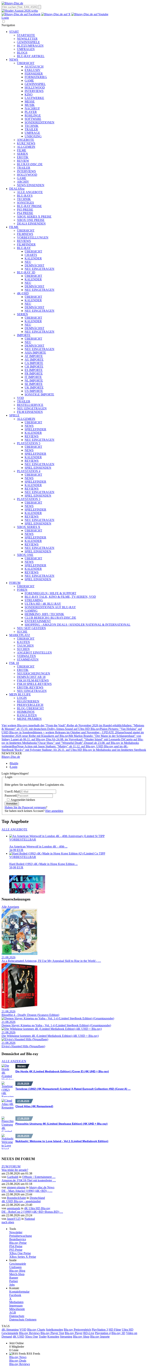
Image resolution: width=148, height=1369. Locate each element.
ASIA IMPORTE (35, 352)
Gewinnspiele (17, 1263)
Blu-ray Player (73, 1333)
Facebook (15, 1295)
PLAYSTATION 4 (28, 471)
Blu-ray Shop (81, 1336)
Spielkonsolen (54, 1329)
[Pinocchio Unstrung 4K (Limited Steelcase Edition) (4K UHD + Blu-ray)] (7, 1124)
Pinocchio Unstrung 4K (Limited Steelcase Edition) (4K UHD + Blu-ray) (61, 1123)
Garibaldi (12, 1177)
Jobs (12, 1284)
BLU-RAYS (25, 195)
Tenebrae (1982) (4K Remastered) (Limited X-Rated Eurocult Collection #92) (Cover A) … (73, 1088)
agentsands (13, 1208)
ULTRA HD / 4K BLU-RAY (43, 603)
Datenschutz (16, 1316)
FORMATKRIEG (36, 77)
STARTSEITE (26, 35)
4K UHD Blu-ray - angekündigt (21, 1201)
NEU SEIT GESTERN (31, 628)
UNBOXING (33, 136)
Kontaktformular (19, 1291)
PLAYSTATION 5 (28, 443)
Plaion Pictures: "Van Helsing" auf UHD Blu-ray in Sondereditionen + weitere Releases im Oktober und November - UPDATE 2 (72, 730)
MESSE (30, 101)
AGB (12, 1312)
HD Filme (115, 1329)
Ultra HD (127, 1329)
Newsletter (15, 1232)
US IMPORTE (34, 391)
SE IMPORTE (34, 384)
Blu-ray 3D (118, 1333)
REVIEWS (24, 241)
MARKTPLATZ (19, 635)
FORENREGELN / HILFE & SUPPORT (50, 593)
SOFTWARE (33, 119)
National (29, 1218)
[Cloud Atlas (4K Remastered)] (7, 1106)
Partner (13, 1281)
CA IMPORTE (34, 363)
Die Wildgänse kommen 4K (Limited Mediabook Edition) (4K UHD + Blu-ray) (50, 1035)
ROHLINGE (33, 115)
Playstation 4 (103, 1333)
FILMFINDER (26, 244)
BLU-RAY (24, 248)
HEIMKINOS (25, 711)
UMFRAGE (32, 132)
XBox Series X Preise (22, 1256)
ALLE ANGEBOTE (30, 192)
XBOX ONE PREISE (31, 220)
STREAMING (34, 600)
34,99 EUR (16, 850)
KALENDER (33, 258)
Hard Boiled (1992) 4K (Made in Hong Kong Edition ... (43, 864)
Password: (11, 795)
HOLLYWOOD (35, 87)
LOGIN (22, 698)
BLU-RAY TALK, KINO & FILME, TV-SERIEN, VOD (60, 596)
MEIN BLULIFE (20, 694)
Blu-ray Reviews (29, 1333)
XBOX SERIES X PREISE (34, 216)
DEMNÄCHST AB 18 (31, 677)
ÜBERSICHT (25, 63)
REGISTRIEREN (28, 701)
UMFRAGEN (26, 49)
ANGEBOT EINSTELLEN (34, 652)
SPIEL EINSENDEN (38, 467)
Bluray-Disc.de (11, 756)
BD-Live (88, 1333)
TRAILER (31, 129)
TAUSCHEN (25, 645)
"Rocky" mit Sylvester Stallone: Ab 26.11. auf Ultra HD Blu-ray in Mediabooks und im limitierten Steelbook (80, 749)
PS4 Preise (15, 1246)
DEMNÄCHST (34, 265)
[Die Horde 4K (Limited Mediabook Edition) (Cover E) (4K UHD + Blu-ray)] (7, 1072)
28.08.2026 (23, 1136)
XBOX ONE (25, 555)
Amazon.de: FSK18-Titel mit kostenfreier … (29, 1180)
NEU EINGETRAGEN (39, 269)
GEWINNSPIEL (35, 84)
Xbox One (31, 1336)
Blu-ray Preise (18, 1242)
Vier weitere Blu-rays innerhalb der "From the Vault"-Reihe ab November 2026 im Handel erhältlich (63, 725)
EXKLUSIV (32, 70)
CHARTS (31, 255)
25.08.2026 (23, 1083)
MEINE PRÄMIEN (29, 718)
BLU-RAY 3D (26, 272)
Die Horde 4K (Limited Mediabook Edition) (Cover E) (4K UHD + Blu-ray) (62, 1071)
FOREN (22, 589)
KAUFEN (23, 642)
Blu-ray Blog (17, 1270)
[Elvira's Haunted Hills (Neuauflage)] (25, 1039)
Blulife (14, 763)
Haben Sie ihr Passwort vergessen (25, 807)
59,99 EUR (16, 867)
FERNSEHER (34, 73)
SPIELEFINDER (35, 429)
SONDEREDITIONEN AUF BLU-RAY (50, 607)
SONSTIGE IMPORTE (39, 394)
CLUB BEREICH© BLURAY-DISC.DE (50, 617)
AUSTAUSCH (34, 66)
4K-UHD (23, 293)
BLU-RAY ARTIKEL (31, 56)
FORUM (14, 582)
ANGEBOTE (25, 139)
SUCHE (22, 631)
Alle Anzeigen (10, 906)
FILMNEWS (25, 234)
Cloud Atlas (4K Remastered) (34, 1106)
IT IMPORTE (33, 377)
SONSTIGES (25, 202)
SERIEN (22, 153)
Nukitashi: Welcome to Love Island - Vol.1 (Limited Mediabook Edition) (61, 1141)
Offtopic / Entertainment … (39, 1177)
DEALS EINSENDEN (31, 223)
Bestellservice (17, 1239)
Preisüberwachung (20, 1235)
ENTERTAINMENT (38, 621)
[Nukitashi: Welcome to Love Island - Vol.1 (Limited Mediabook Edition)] (7, 1141)
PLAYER (31, 112)
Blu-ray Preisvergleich (77, 1329)
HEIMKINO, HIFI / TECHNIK (44, 614)
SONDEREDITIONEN (39, 122)
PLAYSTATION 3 (28, 499)
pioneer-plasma (16, 1187)
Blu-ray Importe (100, 1336)
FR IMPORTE (34, 373)
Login (5, 17)
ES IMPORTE (34, 370)
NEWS (13, 59)
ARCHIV (23, 181)
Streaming (66, 1336)
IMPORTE (23, 335)
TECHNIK (32, 126)
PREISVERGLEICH (30, 704)
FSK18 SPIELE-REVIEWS (34, 684)
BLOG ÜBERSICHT (30, 708)
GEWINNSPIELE (28, 42)
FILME (21, 150)
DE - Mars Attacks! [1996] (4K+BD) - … (27, 1190)
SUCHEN (23, 649)
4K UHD (18, 1336)
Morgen (21, 1066)
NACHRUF (32, 108)
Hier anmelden (54, 810)
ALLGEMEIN (26, 146)
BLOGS (22, 52)
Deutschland (37, 1197)
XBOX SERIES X (28, 527)
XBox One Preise (20, 1253)
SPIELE (14, 415)
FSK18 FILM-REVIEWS (33, 680)
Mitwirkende (17, 1309)
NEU (28, 262)
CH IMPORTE (34, 366)
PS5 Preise (15, 1249)
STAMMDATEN (28, 659)
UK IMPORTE (34, 387)
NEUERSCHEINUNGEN (33, 673)
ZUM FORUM (11, 1166)
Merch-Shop (16, 1274)
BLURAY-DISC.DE (30, 164)
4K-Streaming (10, 1329)
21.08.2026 (8, 957)
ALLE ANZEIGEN (14, 1061)
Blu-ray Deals (17, 1360)
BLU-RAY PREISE (29, 206)
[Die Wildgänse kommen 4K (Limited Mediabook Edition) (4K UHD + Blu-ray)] (52, 1028)
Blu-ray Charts (36, 1329)
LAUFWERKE (34, 98)
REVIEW (23, 160)
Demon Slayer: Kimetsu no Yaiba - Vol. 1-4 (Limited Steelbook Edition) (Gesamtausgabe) (56, 1025)
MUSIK (30, 105)
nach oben (8, 1222)
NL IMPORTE (34, 380)
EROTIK (23, 157)
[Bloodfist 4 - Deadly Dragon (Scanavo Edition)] (19, 1008)
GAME (29, 80)
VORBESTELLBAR (22, 839)
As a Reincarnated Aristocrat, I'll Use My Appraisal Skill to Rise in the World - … (51, 960)
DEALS (16, 188)
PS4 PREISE (25, 213)
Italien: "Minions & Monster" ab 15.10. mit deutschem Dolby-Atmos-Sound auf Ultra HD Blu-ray (73, 727)
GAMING (31, 610)
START (14, 31)
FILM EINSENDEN (30, 412)
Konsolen (53, 1336)
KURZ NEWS (26, 143)
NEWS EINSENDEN (30, 185)
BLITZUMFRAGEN (30, 45)
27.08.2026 (23, 1101)
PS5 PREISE (25, 209)
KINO (29, 94)
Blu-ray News (17, 1357)
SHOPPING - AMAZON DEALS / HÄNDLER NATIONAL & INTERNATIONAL (77, 624)
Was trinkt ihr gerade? (15, 1170)
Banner (13, 1277)
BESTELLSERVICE (30, 405)
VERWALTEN (26, 656)
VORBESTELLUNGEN (32, 237)
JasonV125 (14, 1218)
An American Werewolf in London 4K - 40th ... (38, 846)
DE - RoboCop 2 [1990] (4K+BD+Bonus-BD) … (32, 1211)
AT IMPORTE (34, 356)
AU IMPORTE (34, 359)
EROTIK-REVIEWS (30, 687)
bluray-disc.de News (41, 1187)
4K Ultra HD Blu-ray (37, 1208)
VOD (20, 398)
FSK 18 (14, 663)
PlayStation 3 (100, 1329)
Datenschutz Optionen (22, 1319)
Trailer (43, 1336)
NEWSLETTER (27, 38)
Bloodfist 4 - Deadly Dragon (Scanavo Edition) (30, 1015)
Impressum (16, 1305)
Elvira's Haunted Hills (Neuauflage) (23, 1046)
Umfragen (15, 1267)
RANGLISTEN (27, 715)
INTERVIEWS (34, 91)
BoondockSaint (16, 1197)
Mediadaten (16, 1302)
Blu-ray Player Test (52, 1333)
